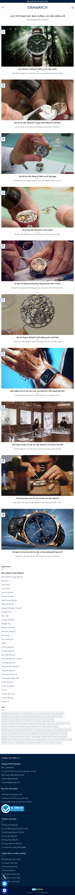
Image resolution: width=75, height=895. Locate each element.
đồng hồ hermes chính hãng (10, 729)
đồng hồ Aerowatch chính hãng (11, 723)
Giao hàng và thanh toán (10, 878)
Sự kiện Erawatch (8, 651)
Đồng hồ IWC (19, 720)
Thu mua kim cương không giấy (13, 847)
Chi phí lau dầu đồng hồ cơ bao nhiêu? (37, 230)
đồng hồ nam (47, 733)
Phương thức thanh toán (10, 874)
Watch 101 (5, 702)
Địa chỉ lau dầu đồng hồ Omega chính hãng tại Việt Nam (37, 123)
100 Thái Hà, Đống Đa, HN (11, 794)
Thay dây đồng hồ (8, 663)
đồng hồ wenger (55, 743)
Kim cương (5, 635)
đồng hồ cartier (65, 723)
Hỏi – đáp (5, 616)
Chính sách (5, 585)
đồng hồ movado (7, 733)
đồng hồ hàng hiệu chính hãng (30, 729)
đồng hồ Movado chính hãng (23, 733)
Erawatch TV (6, 612)
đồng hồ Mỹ (38, 733)
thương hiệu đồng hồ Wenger (11, 716)
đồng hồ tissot (23, 743)
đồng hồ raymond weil (59, 736)
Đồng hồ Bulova (27, 716)
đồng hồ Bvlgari (40, 723)
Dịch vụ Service (7, 592)
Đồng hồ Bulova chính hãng (42, 716)
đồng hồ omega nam (17, 736)
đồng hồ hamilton (52, 726)
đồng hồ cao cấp (52, 723)
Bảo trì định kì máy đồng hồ (12, 577)
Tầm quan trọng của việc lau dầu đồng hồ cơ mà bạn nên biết (37, 445)
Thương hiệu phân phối (10, 678)
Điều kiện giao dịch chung (11, 859)
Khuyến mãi (5, 624)
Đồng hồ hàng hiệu (8, 720)
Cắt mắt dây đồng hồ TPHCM (12, 832)
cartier (48, 713)
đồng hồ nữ (5, 736)
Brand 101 (5, 581)
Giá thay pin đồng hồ (9, 825)
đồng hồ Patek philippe (33, 736)
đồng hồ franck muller (38, 726)
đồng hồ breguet (28, 723)
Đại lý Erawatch (7, 596)
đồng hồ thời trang (18, 739)
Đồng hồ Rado (29, 720)
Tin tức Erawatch (7, 686)
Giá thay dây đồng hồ (9, 840)
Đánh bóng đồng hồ (9, 600)
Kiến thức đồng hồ (8, 631)
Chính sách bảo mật (9, 867)
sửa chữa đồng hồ (8, 655)
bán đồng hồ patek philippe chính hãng (14, 713)
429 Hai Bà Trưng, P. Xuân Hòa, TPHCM (16, 802)
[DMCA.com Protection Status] (37, 889)
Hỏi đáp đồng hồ (7, 620)
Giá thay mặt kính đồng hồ (11, 843)
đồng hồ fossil (25, 726)
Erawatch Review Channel (11, 608)
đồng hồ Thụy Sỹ (66, 739)
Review (4, 643)
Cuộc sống (5, 588)
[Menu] (2, 7)
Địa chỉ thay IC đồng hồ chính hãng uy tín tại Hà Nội (37, 337)
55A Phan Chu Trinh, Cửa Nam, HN (14, 798)
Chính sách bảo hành (9, 863)
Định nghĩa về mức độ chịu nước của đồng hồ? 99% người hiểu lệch (37, 391)
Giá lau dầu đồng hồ (9, 836)
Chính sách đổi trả (8, 870)
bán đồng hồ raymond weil (36, 713)
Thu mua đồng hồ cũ (9, 674)
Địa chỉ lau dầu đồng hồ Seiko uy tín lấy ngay (37, 176)
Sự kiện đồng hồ (7, 647)
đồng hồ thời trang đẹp (33, 739)
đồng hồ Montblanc (65, 729)
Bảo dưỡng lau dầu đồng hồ (12, 573)
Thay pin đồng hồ (8, 670)
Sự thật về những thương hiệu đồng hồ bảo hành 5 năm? (37, 284)
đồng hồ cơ (5, 726)
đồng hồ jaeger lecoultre (49, 729)
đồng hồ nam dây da (60, 733)
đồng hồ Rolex (6, 739)
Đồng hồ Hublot (57, 716)
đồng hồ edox (15, 726)
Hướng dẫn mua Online (10, 881)
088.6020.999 (13, 779)
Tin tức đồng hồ (7, 682)
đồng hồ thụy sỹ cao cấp (9, 743)
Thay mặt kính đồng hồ (10, 666)
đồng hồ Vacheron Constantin (39, 743)
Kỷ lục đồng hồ (7, 639)
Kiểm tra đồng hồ (8, 628)
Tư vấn (4, 690)
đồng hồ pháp (46, 736)
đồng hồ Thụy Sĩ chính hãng (50, 739)
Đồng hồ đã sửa (7, 604)
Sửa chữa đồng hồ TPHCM (11, 659)
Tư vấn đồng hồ (7, 698)
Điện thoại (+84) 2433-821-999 (12, 775)
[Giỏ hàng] (73, 8)
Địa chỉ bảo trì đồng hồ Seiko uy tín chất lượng (37, 69)
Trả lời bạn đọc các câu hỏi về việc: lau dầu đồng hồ (37, 498)
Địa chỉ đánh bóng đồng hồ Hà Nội (14, 829)
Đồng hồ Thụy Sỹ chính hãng (45, 720)
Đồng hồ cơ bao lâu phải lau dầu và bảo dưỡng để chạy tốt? (38, 552)
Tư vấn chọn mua (8, 694)
